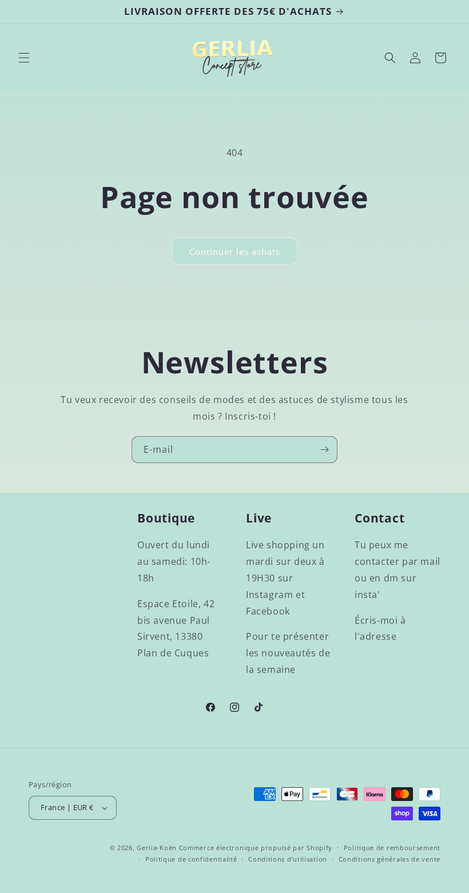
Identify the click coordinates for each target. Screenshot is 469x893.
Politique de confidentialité (191, 859)
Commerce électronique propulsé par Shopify (255, 847)
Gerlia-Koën (157, 847)
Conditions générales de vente (389, 859)
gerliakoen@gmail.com (407, 653)
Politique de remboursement (392, 847)
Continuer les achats (234, 251)
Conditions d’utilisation (287, 859)
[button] (24, 57)
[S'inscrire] (324, 449)
